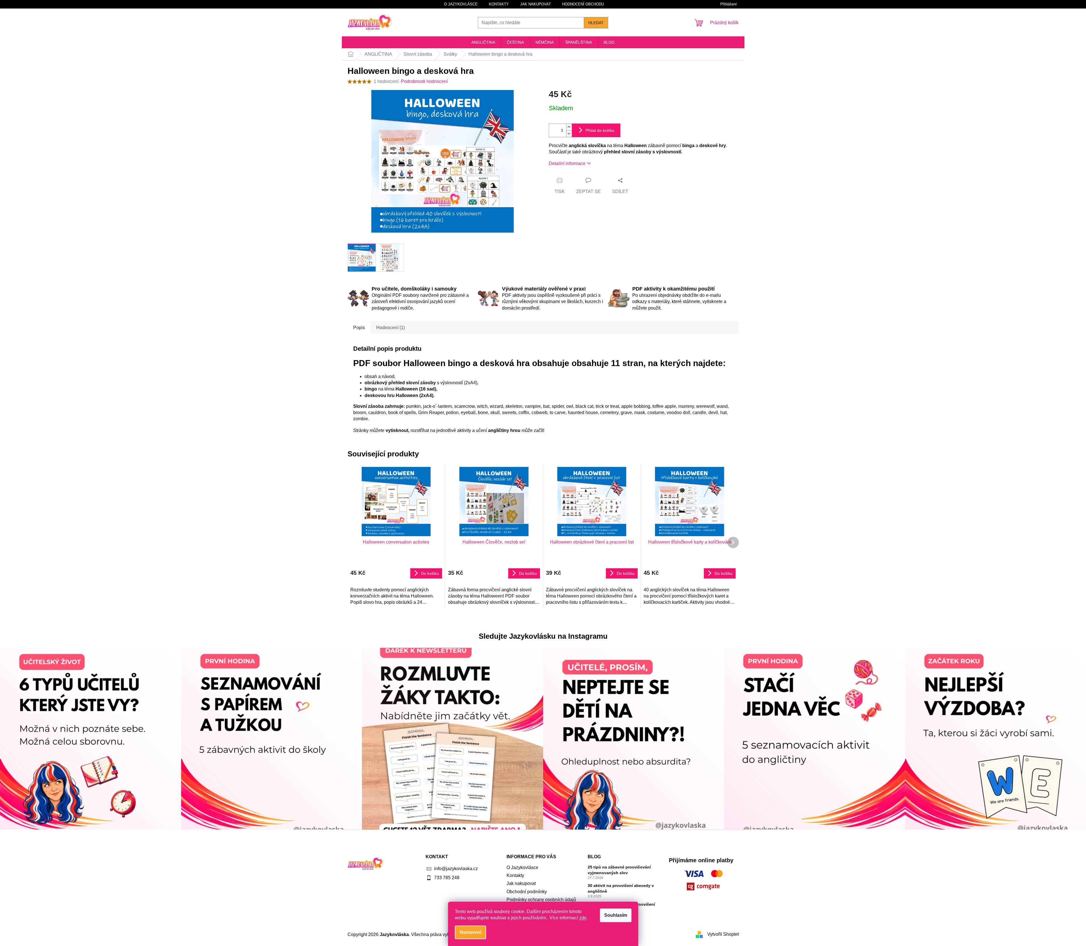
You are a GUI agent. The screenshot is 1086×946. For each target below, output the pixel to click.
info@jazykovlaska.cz (456, 868)
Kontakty (499, 4)
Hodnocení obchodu (583, 4)
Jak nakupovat (535, 4)
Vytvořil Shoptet (723, 934)
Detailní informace (567, 163)
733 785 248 (446, 877)
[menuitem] (483, 42)
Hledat (596, 22)
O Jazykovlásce (461, 4)
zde (583, 917)
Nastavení (470, 932)
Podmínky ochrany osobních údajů (541, 899)
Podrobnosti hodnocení (424, 81)
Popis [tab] (359, 327)
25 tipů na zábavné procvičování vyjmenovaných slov (619, 870)
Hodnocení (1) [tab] (390, 327)
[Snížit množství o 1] (569, 133)
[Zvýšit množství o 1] (569, 127)
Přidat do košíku (599, 130)
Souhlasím (615, 915)
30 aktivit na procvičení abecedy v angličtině (621, 888)
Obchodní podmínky (527, 891)
